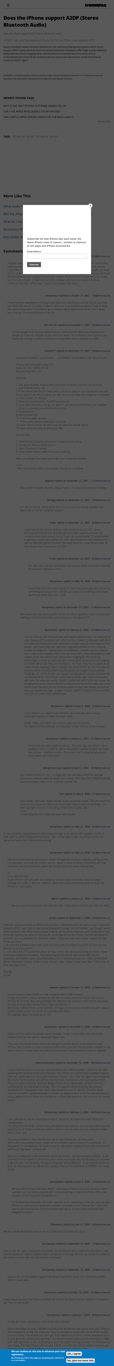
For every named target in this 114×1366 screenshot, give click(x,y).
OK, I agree (74, 1353)
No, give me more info (80, 1360)
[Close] (90, 206)
